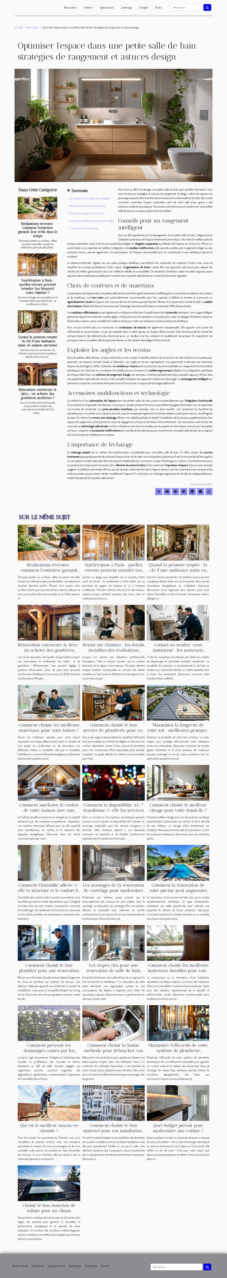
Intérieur (88, 7)
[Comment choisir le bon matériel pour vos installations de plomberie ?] (113, 1102)
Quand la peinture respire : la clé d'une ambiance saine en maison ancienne (37, 341)
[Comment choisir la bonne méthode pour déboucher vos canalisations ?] (113, 1022)
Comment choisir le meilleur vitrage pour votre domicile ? (178, 807)
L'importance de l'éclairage (83, 228)
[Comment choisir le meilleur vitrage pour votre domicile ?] (178, 782)
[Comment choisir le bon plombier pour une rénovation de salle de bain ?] (49, 942)
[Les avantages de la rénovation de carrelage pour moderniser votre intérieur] (113, 862)
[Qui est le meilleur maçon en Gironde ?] (49, 1102)
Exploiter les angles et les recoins (86, 213)
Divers (158, 7)
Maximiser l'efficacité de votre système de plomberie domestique (178, 1051)
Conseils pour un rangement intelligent (89, 198)
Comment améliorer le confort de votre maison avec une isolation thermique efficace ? (49, 810)
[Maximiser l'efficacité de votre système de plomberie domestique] (178, 1022)
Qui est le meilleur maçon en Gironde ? (49, 1128)
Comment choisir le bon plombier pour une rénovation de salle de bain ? (49, 971)
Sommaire (80, 190)
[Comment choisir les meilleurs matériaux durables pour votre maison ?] (178, 942)
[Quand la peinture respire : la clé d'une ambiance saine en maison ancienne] (37, 321)
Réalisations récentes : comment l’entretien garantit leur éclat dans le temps (37, 230)
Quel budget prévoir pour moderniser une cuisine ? (178, 1128)
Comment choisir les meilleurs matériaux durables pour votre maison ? (178, 971)
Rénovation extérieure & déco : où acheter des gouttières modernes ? (38, 394)
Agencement (107, 7)
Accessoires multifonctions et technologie (91, 221)
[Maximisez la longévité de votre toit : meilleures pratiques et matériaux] (178, 702)
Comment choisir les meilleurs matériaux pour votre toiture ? (49, 727)
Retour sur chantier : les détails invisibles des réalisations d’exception (114, 650)
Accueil (18, 27)
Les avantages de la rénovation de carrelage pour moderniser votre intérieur (113, 890)
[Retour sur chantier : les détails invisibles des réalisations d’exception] (113, 622)
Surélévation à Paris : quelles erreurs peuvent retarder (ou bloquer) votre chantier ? (37, 286)
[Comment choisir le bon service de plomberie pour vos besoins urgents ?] (113, 702)
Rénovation (70, 7)
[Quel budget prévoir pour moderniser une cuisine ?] (178, 1102)
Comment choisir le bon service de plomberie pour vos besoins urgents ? (113, 730)
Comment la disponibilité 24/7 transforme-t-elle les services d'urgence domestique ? (113, 810)
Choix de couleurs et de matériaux (87, 206)
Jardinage (126, 7)
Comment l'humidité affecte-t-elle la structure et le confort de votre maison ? (49, 890)
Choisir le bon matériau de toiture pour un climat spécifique (49, 1211)
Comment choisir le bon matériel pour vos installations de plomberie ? (113, 1131)
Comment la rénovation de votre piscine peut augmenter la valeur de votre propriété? (178, 890)
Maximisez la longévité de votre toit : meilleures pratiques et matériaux (178, 730)
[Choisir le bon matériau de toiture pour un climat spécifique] (49, 1183)
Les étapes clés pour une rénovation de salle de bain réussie (113, 971)
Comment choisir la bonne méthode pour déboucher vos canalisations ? (113, 1051)
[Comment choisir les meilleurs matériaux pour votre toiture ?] (49, 702)
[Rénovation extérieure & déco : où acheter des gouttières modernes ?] (37, 374)
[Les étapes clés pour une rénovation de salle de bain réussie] (113, 942)
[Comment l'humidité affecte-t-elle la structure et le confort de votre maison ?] (49, 862)
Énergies (143, 7)
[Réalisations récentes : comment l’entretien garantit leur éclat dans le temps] (37, 208)
